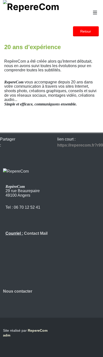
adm (6, 335)
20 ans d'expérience (32, 47)
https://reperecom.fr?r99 (80, 145)
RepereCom (38, 330)
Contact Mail (35, 233)
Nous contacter (17, 291)
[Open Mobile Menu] (95, 13)
